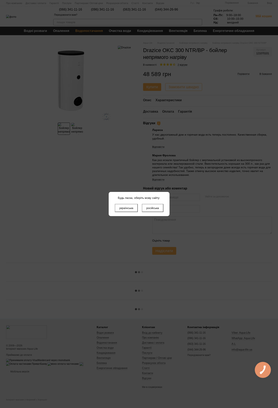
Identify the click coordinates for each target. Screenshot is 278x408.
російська (152, 208)
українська (126, 208)
